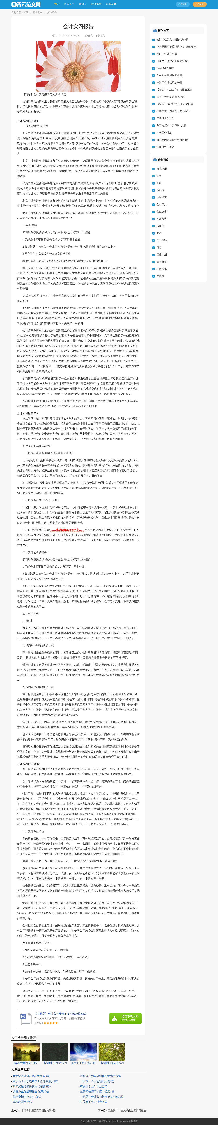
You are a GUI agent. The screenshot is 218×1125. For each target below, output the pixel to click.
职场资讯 (162, 268)
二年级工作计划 (165, 118)
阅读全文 (88, 35)
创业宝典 (111, 4)
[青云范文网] (25, 4)
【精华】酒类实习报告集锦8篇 (38, 1110)
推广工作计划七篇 (167, 53)
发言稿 (160, 276)
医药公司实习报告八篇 (169, 75)
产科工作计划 (164, 132)
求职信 (160, 226)
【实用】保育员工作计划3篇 (173, 61)
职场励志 (162, 197)
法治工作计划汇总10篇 (169, 82)
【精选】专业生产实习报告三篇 (174, 89)
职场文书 (69, 4)
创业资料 (162, 240)
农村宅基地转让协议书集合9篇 (31, 1076)
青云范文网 (104, 1121)
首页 (56, 4)
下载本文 (100, 35)
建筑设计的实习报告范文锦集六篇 (100, 1076)
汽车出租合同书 (165, 68)
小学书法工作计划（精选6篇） (174, 111)
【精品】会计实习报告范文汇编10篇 (102, 1096)
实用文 (83, 4)
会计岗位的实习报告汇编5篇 (173, 39)
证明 (159, 175)
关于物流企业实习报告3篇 (171, 125)
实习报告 (52, 12)
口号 (159, 247)
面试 (159, 233)
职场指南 (96, 4)
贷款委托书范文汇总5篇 (27, 1096)
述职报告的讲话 (165, 147)
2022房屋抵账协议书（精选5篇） (32, 1086)
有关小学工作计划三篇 (93, 1086)
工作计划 (162, 254)
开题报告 (162, 218)
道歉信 (160, 190)
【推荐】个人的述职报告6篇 (97, 1081)
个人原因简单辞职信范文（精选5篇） (178, 46)
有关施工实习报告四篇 (93, 1101)
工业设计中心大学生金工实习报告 (127, 1110)
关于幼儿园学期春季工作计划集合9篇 (35, 1081)
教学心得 (162, 261)
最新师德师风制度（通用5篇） (98, 1091)
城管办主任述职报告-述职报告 (31, 1091)
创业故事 (162, 211)
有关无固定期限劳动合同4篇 (173, 139)
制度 (159, 183)
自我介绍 (162, 168)
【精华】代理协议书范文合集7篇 (175, 104)
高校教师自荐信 (22, 1101)
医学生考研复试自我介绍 (171, 96)
